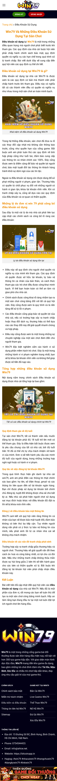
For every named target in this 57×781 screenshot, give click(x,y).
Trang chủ (7, 24)
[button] (4, 5)
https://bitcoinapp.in (24, 753)
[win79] (28, 5)
